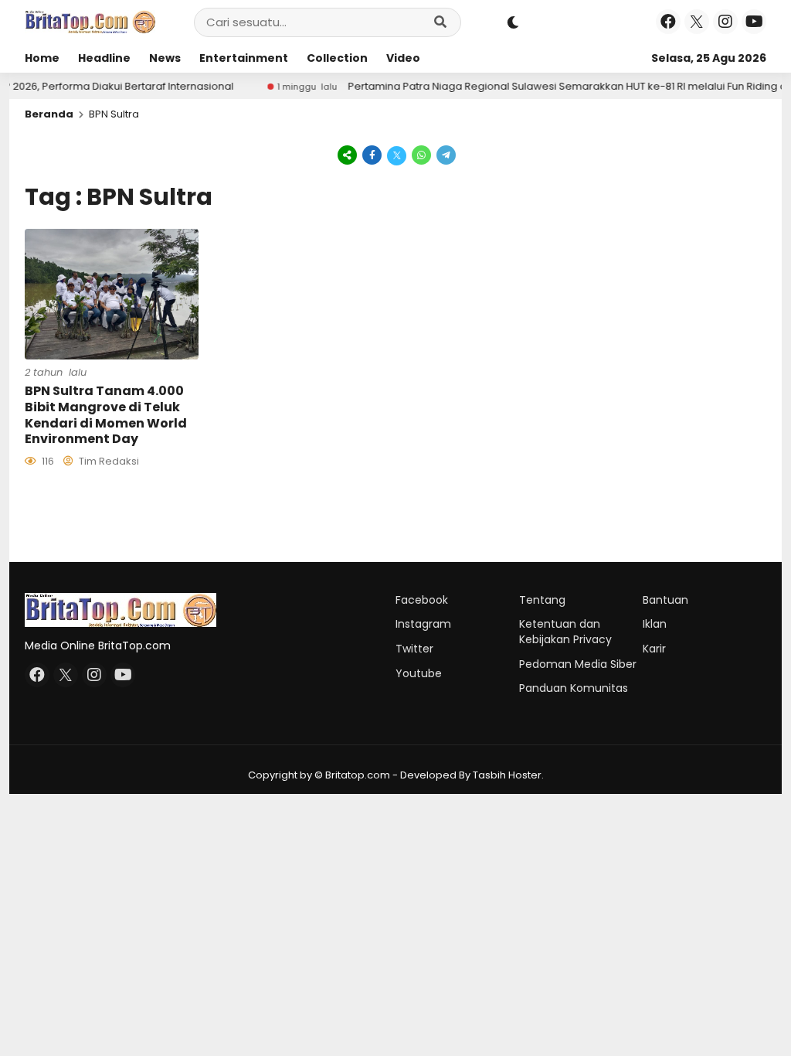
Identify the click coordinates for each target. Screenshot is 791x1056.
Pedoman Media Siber (578, 664)
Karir (654, 648)
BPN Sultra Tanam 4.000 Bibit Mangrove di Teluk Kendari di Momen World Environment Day (106, 415)
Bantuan (665, 600)
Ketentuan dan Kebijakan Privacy (565, 631)
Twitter (414, 648)
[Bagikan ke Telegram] (445, 154)
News (165, 58)
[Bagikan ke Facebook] (372, 154)
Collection (337, 58)
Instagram (423, 624)
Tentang (542, 600)
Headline (104, 58)
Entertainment (243, 58)
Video (403, 58)
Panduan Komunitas (573, 688)
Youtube (419, 673)
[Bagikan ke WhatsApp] (421, 154)
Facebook (422, 600)
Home (42, 58)
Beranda (49, 114)
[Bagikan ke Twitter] (397, 154)
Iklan (655, 624)
